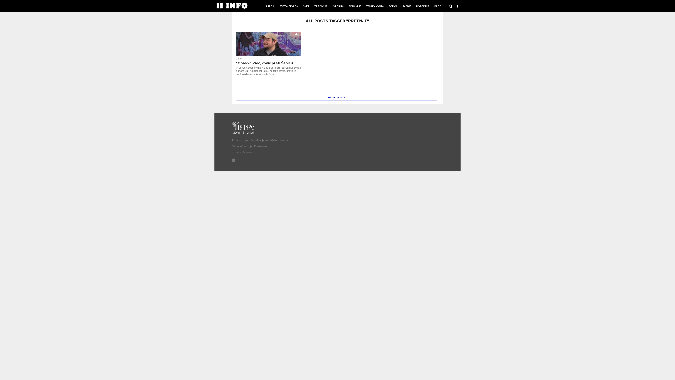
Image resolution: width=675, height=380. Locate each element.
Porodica (422, 6)
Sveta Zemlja (289, 6)
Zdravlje (355, 6)
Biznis (407, 6)
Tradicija (320, 6)
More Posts (336, 97)
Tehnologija (375, 6)
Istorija (338, 6)
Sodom (393, 6)
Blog (437, 6)
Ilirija (270, 6)
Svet (306, 6)
